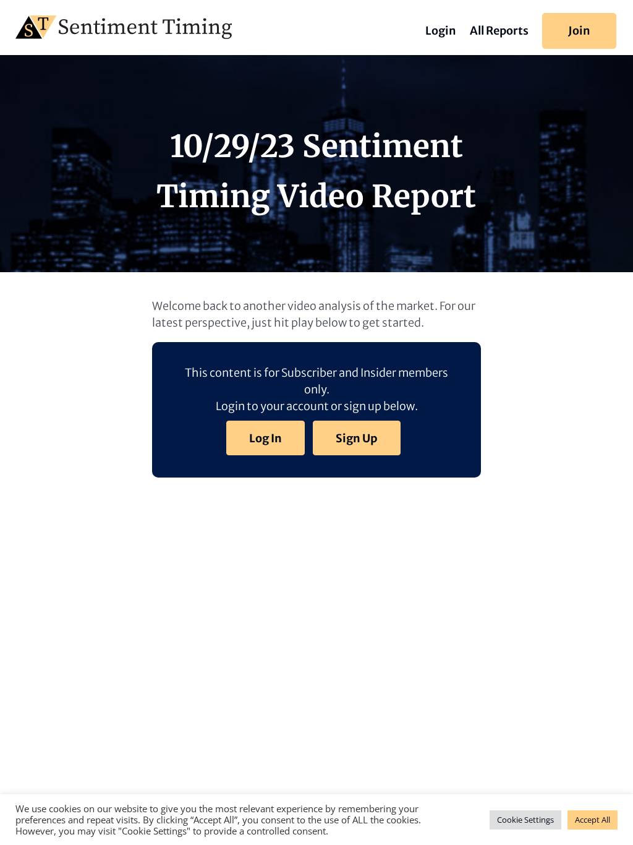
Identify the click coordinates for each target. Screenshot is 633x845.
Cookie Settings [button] (525, 819)
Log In (265, 438)
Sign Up (357, 438)
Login (440, 32)
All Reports (499, 32)
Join (579, 31)
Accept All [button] (592, 819)
